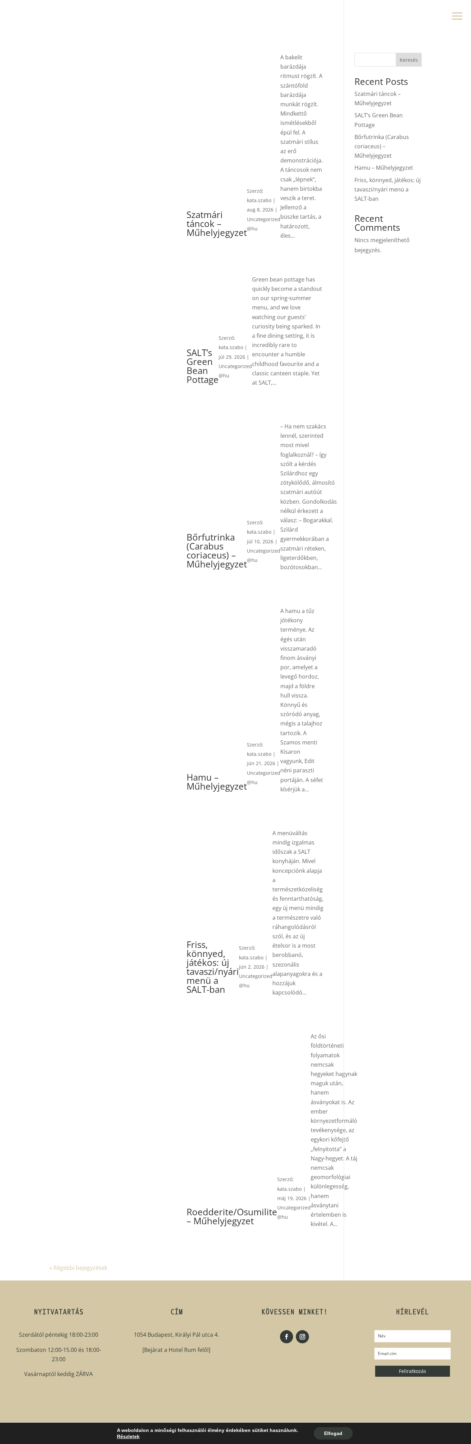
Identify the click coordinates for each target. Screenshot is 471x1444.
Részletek (128, 1436)
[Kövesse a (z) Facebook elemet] (286, 1336)
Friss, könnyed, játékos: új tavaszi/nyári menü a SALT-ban (387, 189)
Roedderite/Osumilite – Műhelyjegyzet (232, 1216)
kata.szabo (259, 200)
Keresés (409, 60)
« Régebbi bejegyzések (78, 1268)
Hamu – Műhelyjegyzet (383, 167)
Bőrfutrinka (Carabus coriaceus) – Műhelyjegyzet (381, 146)
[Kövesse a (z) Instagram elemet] (302, 1336)
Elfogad (333, 1433)
